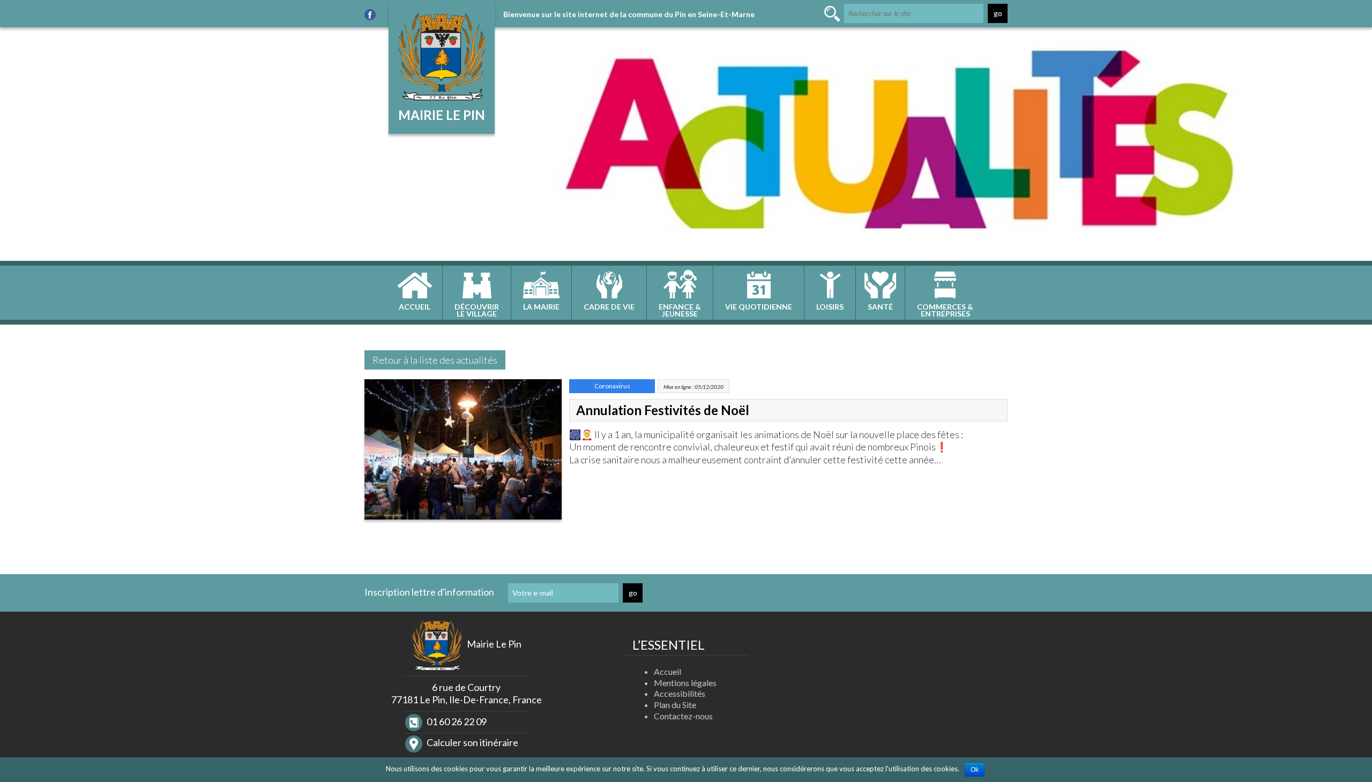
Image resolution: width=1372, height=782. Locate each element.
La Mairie (541, 306)
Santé (880, 306)
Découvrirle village (476, 310)
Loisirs (830, 306)
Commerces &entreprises (945, 310)
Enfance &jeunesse (680, 310)
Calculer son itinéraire (471, 742)
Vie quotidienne (758, 306)
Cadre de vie (609, 306)
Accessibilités (679, 693)
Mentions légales (685, 683)
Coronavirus (612, 386)
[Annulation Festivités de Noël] (463, 452)
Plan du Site (675, 705)
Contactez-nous (683, 716)
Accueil (414, 306)
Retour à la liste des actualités (434, 360)
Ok (975, 769)
